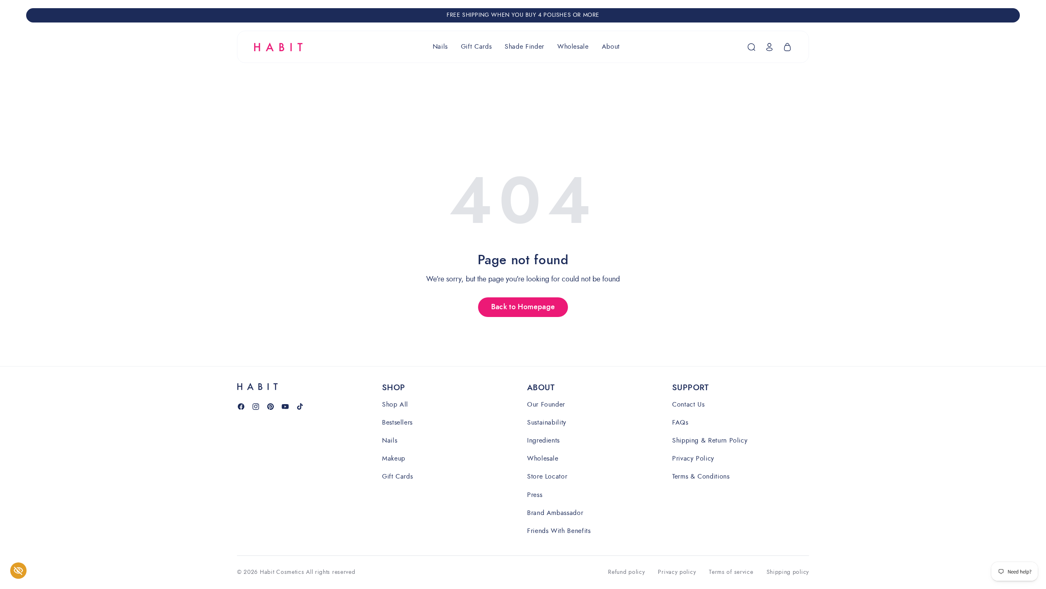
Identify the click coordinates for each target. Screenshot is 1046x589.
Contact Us (688, 405)
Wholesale (543, 458)
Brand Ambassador (555, 512)
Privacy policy (677, 572)
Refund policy (626, 572)
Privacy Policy (693, 458)
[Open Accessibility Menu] (18, 570)
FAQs (680, 422)
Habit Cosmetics (282, 572)
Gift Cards (397, 476)
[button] (440, 47)
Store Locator (547, 476)
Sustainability (546, 422)
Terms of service (731, 572)
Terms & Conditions (701, 476)
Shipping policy (788, 572)
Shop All (395, 405)
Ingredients (543, 440)
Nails (389, 440)
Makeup (393, 458)
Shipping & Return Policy (709, 440)
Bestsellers (397, 422)
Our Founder (546, 405)
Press (534, 494)
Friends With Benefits (558, 530)
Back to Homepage (523, 307)
